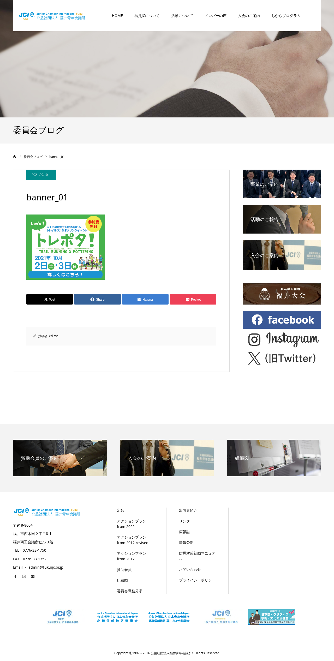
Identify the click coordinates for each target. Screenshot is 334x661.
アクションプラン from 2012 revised (132, 540)
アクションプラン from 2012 (131, 556)
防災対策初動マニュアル (197, 556)
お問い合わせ (190, 569)
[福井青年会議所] (52, 15)
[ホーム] (15, 156)
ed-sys (53, 336)
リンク (184, 521)
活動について (182, 15)
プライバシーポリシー (197, 579)
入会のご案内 (249, 15)
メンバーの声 (215, 15)
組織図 (122, 580)
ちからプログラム (286, 15)
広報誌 (184, 531)
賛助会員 (124, 569)
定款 (120, 510)
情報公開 (186, 542)
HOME (117, 15)
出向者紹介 (188, 510)
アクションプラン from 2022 (131, 524)
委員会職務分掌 (129, 590)
